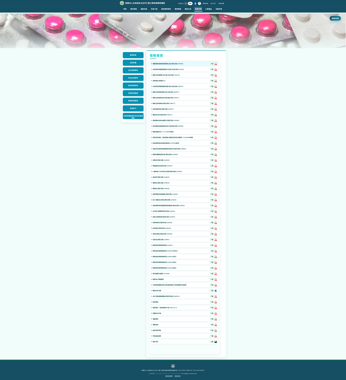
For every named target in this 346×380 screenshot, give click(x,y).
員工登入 (213, 3)
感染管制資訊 (166, 9)
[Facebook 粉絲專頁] (195, 3)
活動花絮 (219, 9)
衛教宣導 (198, 9)
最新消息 (144, 9)
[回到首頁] (122, 3)
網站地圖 (221, 3)
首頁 (125, 9)
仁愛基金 (208, 9)
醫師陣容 (178, 9)
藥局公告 (188, 9)
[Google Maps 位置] (199, 3)
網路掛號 (205, 3)
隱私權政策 (169, 376)
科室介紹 (154, 9)
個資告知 (178, 376)
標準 (190, 3)
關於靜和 (133, 9)
